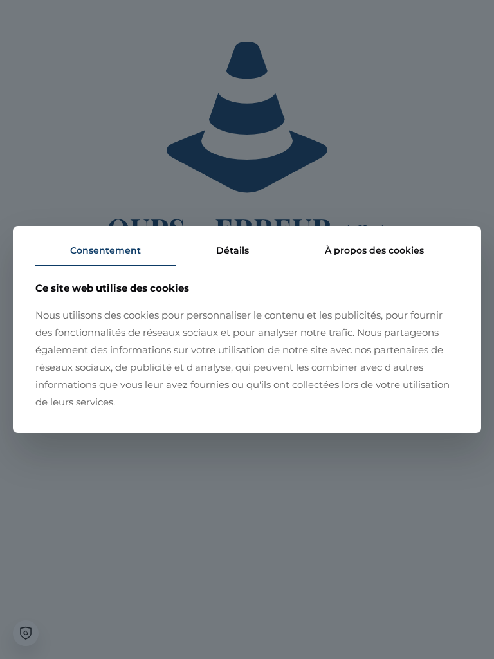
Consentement (105, 250)
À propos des (374, 250)
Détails (232, 250)
